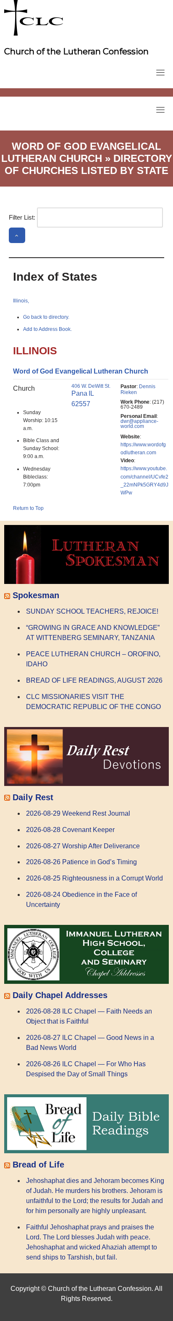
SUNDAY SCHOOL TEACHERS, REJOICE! (92, 611)
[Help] (17, 235)
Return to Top (28, 508)
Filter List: (22, 217)
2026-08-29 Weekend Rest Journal (78, 813)
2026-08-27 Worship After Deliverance (83, 846)
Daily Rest (33, 797)
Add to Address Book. (47, 329)
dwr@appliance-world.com (139, 423)
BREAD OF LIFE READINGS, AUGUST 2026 (94, 680)
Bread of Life (38, 1164)
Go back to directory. (46, 317)
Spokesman (36, 595)
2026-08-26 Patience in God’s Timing (81, 861)
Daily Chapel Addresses (60, 995)
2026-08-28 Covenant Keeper (70, 829)
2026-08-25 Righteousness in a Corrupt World (94, 878)
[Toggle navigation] (160, 72)
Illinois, (21, 301)
